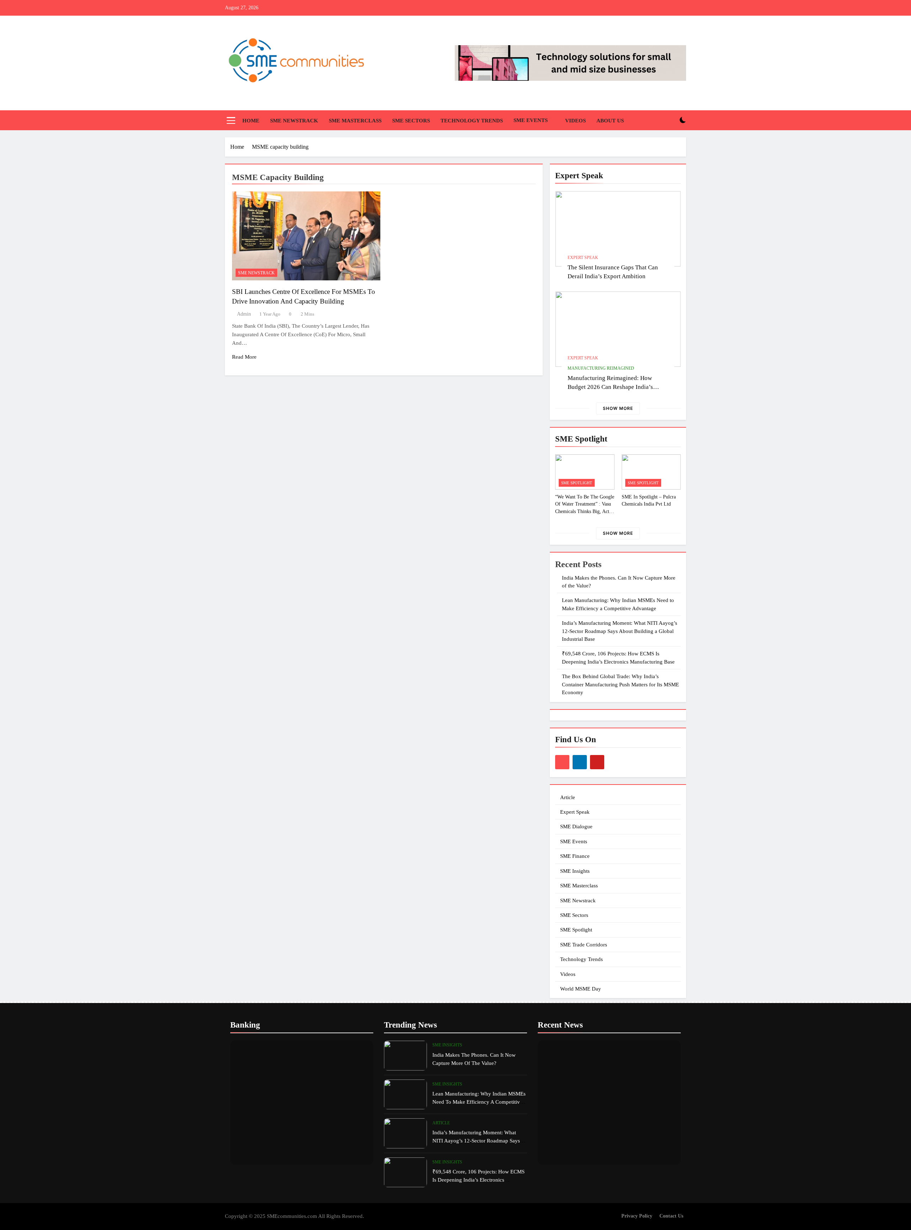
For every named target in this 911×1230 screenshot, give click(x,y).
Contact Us (671, 1216)
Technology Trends (472, 120)
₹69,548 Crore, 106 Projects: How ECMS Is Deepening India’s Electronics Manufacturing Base (478, 1179)
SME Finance (575, 856)
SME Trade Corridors (583, 944)
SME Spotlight (576, 483)
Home (250, 120)
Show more (618, 408)
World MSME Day (580, 989)
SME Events (531, 120)
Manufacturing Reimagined (601, 368)
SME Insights (575, 871)
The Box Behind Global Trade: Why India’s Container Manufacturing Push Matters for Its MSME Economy (620, 684)
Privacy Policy (636, 1216)
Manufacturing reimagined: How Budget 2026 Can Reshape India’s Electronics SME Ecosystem (610, 387)
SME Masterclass (355, 120)
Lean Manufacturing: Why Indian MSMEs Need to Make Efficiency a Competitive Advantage (479, 1102)
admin (244, 314)
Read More (244, 357)
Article (567, 797)
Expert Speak (583, 257)
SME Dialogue (576, 826)
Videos (575, 120)
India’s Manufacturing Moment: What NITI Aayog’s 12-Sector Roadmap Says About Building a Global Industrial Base (619, 631)
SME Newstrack (294, 120)
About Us (610, 120)
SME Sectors (411, 120)
